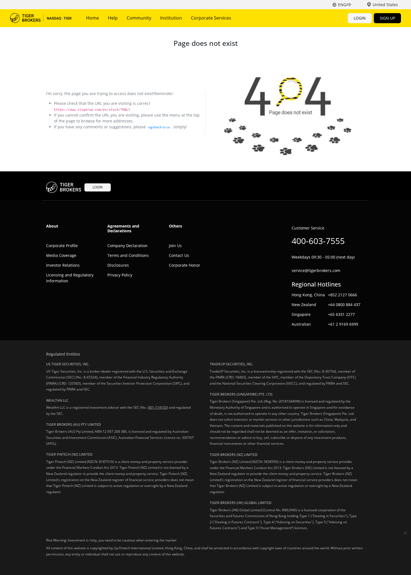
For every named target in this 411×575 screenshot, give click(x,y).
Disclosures (118, 265)
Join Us (175, 245)
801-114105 (157, 407)
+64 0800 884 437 (344, 304)
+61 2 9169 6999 (343, 324)
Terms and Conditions (128, 255)
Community (139, 18)
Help (113, 18)
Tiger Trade (41, 18)
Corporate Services (211, 18)
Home (92, 18)
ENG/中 (344, 4)
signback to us (159, 127)
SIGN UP (387, 18)
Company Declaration (127, 245)
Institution (171, 18)
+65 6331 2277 (341, 314)
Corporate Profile (62, 245)
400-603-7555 (318, 241)
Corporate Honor (184, 265)
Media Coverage (61, 255)
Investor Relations (63, 265)
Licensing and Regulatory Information (69, 277)
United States (385, 4)
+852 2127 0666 (342, 294)
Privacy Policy (119, 275)
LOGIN (360, 18)
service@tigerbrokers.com (316, 270)
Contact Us (179, 255)
